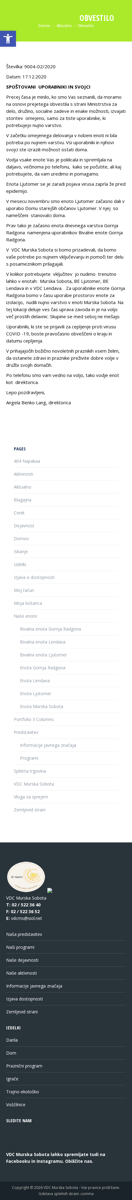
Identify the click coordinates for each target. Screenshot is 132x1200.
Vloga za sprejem (31, 797)
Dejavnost (24, 526)
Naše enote (25, 616)
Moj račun (24, 590)
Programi (29, 758)
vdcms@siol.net (26, 918)
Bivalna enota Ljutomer (43, 655)
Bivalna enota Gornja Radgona (50, 629)
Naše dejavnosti (22, 960)
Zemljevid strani (29, 810)
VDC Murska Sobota (34, 784)
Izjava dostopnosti (24, 999)
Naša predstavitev (24, 934)
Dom (11, 1053)
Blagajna (22, 500)
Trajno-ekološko (22, 1092)
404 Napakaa (27, 461)
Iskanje (21, 551)
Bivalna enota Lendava (42, 642)
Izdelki (20, 564)
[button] (8, 39)
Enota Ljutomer (35, 693)
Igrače (12, 1079)
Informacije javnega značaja (48, 745)
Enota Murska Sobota (41, 706)
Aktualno (22, 487)
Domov (21, 538)
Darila (12, 1040)
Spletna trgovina (30, 771)
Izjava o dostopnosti (34, 577)
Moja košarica (28, 603)
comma (87, 1193)
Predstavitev (26, 732)
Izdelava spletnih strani (59, 1193)
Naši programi (20, 947)
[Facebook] (14, 1146)
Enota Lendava (35, 680)
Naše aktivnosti (21, 973)
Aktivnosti (23, 474)
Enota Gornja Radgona (42, 668)
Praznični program (24, 1066)
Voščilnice (15, 1104)
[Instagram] (37, 1146)
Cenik (19, 513)
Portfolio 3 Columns (34, 719)
